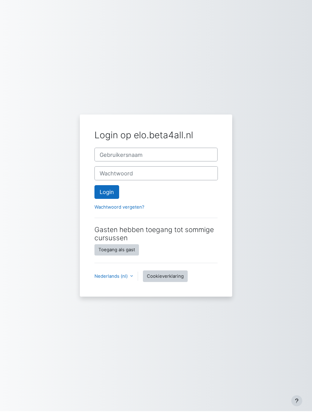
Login (107, 192)
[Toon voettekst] (296, 400)
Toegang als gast (116, 249)
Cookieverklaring (165, 276)
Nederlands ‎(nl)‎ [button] (111, 276)
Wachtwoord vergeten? (119, 207)
